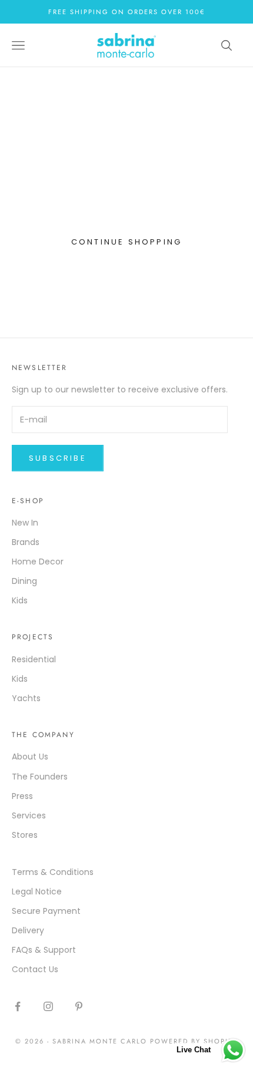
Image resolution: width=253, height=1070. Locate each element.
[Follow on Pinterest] (79, 1006)
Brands (25, 542)
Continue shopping (126, 241)
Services (29, 815)
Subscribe (57, 458)
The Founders (40, 776)
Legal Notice (37, 891)
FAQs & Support (44, 950)
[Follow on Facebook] (18, 1006)
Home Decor (38, 561)
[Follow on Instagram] (48, 1006)
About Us (30, 756)
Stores (25, 835)
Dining (24, 581)
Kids (20, 600)
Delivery (28, 930)
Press (22, 796)
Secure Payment (46, 911)
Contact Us (35, 969)
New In (25, 523)
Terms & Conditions (53, 872)
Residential (34, 659)
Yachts (26, 698)
